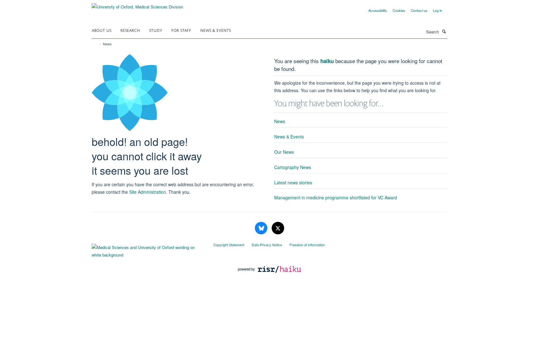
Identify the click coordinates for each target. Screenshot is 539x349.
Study (155, 30)
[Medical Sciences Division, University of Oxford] (148, 250)
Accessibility (377, 10)
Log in (437, 10)
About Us (101, 30)
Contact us (419, 10)
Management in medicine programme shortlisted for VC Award (335, 197)
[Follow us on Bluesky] (262, 228)
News (279, 121)
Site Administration (147, 192)
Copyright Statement (228, 244)
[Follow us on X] (278, 228)
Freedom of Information (307, 244)
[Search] (443, 31)
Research (130, 30)
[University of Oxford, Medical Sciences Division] (137, 4)
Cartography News (292, 167)
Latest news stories (293, 182)
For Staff (181, 30)
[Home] (97, 44)
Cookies (399, 10)
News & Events (215, 30)
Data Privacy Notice (267, 244)
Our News (284, 152)
